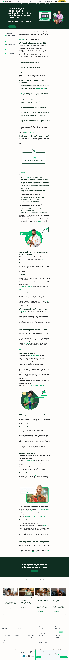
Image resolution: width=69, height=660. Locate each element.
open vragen (30, 440)
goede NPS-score (24, 311)
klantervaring (46, 301)
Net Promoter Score (36, 551)
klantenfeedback (44, 259)
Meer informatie (8, 608)
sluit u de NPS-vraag (32, 475)
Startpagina (5, 3)
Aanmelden (55, 1)
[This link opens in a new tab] (57, 646)
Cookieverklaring (61, 654)
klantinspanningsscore (23, 356)
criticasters (42, 276)
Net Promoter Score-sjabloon (36, 101)
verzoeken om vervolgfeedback (27, 286)
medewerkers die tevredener (41, 88)
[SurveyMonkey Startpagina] (8, 1)
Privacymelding (55, 654)
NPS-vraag (30, 46)
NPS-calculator (40, 221)
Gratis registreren (62, 1)
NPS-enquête (27, 177)
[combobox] (6, 646)
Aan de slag (12, 26)
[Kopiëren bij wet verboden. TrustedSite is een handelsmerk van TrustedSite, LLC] (32, 656)
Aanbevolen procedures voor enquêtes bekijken (16, 3)
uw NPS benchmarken (30, 460)
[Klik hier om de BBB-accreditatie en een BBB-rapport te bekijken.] (23, 656)
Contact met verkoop (50, 1)
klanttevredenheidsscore (34, 355)
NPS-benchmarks (26, 343)
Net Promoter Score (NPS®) (32, 31)
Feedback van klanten (29, 3)
